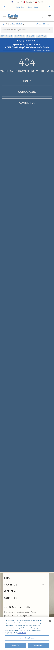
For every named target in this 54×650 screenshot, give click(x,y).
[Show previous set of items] (4, 7)
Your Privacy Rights (27, 638)
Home (27, 81)
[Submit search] (49, 30)
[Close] (50, 621)
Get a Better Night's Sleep (27, 7)
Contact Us (27, 103)
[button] (15, 2)
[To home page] (13, 16)
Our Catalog (27, 92)
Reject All (15, 645)
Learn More (22, 633)
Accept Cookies (38, 645)
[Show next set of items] (50, 7)
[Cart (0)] (49, 16)
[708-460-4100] (42, 16)
